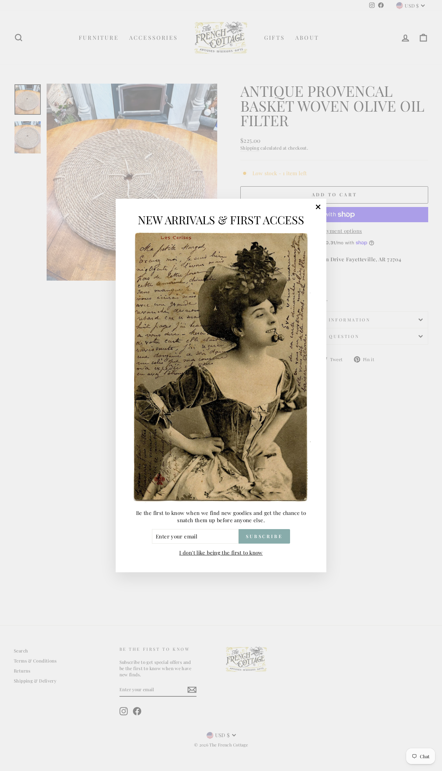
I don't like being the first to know (221, 552)
